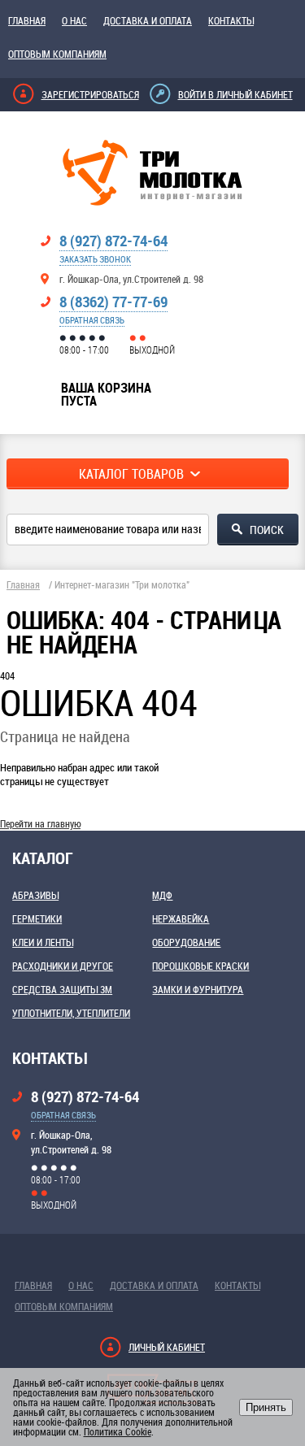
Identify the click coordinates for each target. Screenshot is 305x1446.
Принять (266, 1407)
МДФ (162, 894)
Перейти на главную (40, 823)
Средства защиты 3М (62, 989)
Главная (27, 20)
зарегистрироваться (90, 94)
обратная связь (91, 320)
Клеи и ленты (42, 942)
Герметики (37, 918)
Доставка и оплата (147, 20)
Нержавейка (180, 918)
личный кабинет (167, 1346)
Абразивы (35, 894)
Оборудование (186, 942)
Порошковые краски (200, 965)
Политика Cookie (117, 1431)
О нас (74, 20)
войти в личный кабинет (235, 94)
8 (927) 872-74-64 (113, 240)
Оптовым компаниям (57, 53)
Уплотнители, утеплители (71, 1012)
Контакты (231, 20)
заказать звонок (95, 259)
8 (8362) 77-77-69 (113, 301)
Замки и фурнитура (197, 989)
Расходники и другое (62, 965)
